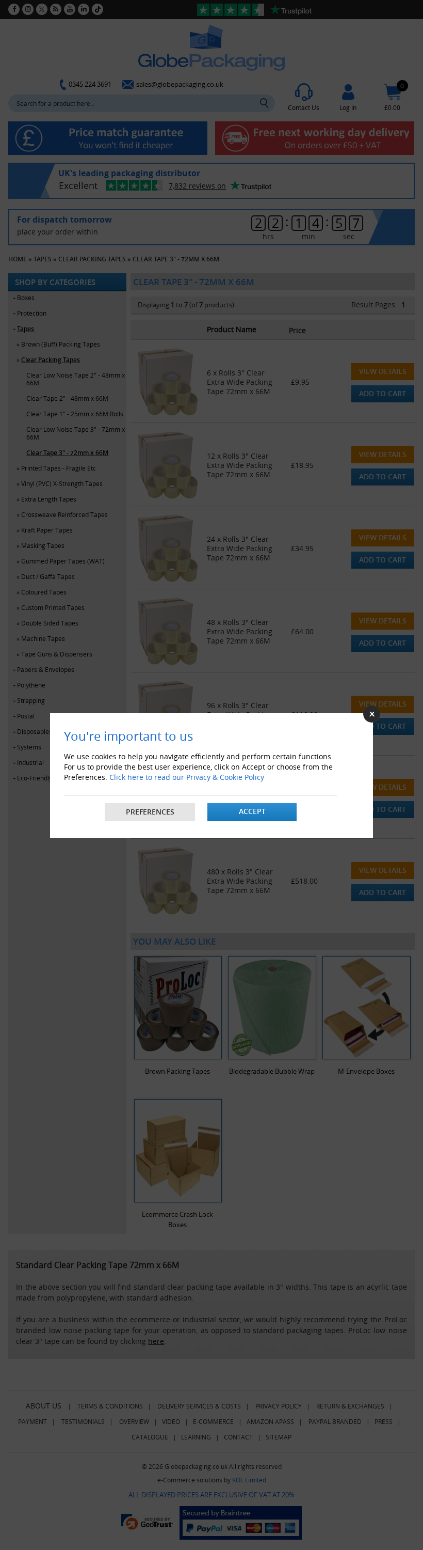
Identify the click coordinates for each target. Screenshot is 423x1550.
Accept (252, 811)
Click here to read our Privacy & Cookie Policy (186, 777)
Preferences (150, 812)
